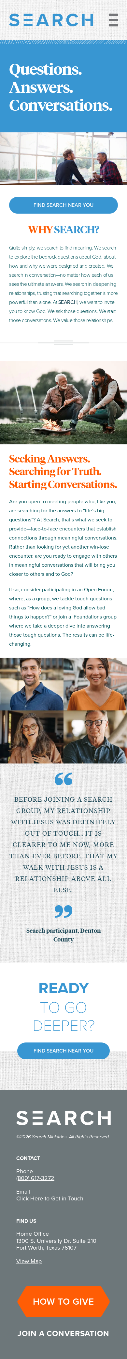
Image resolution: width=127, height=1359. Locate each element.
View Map (29, 1261)
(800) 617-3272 (35, 1178)
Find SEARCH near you (63, 205)
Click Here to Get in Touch (49, 1198)
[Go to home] (51, 20)
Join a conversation (63, 1333)
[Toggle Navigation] (111, 20)
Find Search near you (63, 1050)
